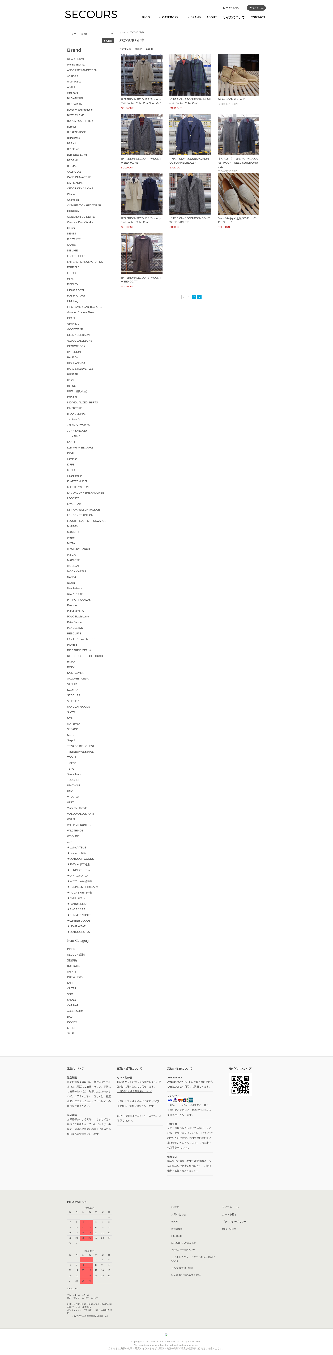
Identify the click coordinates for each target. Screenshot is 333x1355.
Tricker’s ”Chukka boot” (231, 99)
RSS (224, 1228)
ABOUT (212, 17)
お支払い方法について (183, 1250)
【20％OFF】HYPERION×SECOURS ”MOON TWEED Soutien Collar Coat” (238, 162)
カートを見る (229, 1214)
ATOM (232, 1228)
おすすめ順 (125, 49)
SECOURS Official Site (183, 1242)
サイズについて (234, 17)
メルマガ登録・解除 (182, 1267)
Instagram (176, 1228)
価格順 (138, 49)
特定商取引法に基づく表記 (185, 1275)
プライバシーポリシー (234, 1221)
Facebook (176, 1235)
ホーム (123, 32)
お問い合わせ (178, 1214)
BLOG (146, 17)
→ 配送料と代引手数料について (134, 1091)
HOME (175, 1207)
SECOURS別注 (137, 32)
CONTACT (258, 17)
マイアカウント (234, 8)
